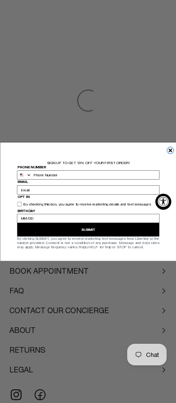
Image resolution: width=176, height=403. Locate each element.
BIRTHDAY (26, 210)
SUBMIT (88, 230)
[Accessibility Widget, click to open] (163, 202)
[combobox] (24, 175)
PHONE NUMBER (31, 167)
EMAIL (22, 182)
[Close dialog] (170, 150)
